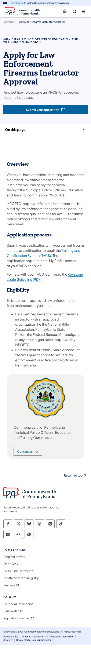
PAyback (9, 585)
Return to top (73, 475)
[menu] (83, 11)
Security (8, 639)
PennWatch (11, 611)
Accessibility (10, 636)
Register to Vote (14, 556)
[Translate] (65, 11)
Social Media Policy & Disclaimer (34, 639)
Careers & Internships (18, 604)
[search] (74, 11)
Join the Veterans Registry (21, 578)
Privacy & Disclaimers (34, 636)
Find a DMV (10, 563)
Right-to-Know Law (16, 618)
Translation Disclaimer (61, 636)
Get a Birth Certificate (18, 571)
